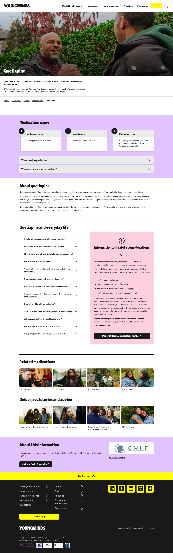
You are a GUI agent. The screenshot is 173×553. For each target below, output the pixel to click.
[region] (86, 380)
